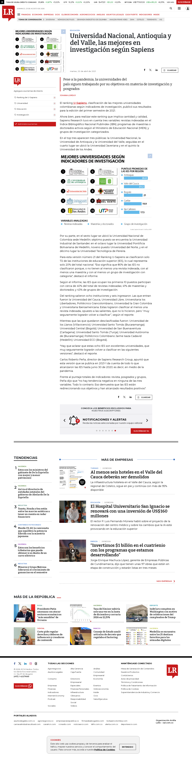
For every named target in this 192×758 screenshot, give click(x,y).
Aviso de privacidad (130, 679)
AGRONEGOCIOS (87, 15)
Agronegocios (54, 669)
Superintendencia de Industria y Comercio (140, 692)
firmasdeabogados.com (93, 721)
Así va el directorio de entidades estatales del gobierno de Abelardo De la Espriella (33, 493)
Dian (132, 20)
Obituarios (75, 696)
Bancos (96, 628)
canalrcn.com (49, 724)
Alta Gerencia (77, 669)
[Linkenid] (26, 664)
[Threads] (37, 664)
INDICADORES (145, 15)
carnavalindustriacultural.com (27, 724)
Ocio (95, 696)
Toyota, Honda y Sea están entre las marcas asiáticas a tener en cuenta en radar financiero (34, 512)
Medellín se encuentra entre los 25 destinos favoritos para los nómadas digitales (162, 635)
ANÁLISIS (101, 15)
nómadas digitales (66, 20)
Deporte (154, 605)
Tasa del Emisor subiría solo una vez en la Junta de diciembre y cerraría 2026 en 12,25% (107, 613)
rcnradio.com (65, 724)
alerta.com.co (111, 724)
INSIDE (156, 15)
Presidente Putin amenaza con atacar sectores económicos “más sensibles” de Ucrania (49, 614)
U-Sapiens (80, 103)
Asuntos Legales (55, 672)
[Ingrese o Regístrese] (188, 8)
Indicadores (53, 692)
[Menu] (19, 14)
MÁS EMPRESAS (164, 581)
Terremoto (152, 20)
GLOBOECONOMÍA (69, 15)
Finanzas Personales (80, 689)
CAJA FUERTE (131, 15)
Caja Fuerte (76, 672)
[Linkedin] (157, 70)
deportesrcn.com (129, 724)
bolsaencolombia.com (117, 721)
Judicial (40, 628)
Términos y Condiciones (132, 682)
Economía (98, 679)
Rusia (39, 605)
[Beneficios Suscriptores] (179, 8)
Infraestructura (77, 692)
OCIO (57, 15)
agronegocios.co (45, 721)
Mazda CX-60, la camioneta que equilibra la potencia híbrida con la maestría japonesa (33, 532)
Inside (96, 692)
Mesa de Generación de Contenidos (137, 669)
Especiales (75, 685)
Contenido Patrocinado (29, 525)
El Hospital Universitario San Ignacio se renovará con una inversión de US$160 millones (130, 511)
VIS (160, 20)
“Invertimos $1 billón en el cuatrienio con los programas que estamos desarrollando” (128, 550)
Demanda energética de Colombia (92, 20)
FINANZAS (26, 15)
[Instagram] (31, 664)
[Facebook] (144, 70)
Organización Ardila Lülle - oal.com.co (166, 721)
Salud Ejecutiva (100, 699)
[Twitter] (150, 70)
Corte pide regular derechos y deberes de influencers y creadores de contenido (50, 635)
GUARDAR (171, 70)
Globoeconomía (101, 689)
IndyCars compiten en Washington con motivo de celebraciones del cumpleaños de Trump (163, 613)
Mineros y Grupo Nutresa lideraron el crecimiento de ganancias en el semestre (34, 570)
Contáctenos (127, 675)
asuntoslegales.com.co (24, 721)
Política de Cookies (104, 749)
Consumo (52, 679)
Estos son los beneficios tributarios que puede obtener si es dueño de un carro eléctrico (32, 551)
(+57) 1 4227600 (21, 676)
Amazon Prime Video (118, 20)
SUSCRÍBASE (184, 2)
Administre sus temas (27, 124)
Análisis (96, 669)
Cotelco (140, 20)
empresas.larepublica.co (67, 721)
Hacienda (22, 466)
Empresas (52, 685)
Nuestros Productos (130, 672)
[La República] (8, 13)
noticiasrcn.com (81, 724)
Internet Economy (56, 696)
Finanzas (52, 689)
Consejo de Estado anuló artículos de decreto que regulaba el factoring (107, 634)
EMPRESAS (49, 15)
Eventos (97, 685)
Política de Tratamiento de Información (139, 685)
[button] (63, 420)
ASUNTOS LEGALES (115, 15)
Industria (22, 505)
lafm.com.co (96, 724)
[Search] (171, 8)
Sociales (52, 706)
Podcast (51, 699)
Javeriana (50, 20)
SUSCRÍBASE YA (141, 431)
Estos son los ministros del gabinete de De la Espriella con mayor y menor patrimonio (33, 474)
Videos (74, 706)
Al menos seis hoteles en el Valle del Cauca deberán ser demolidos (126, 474)
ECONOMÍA (37, 15)
